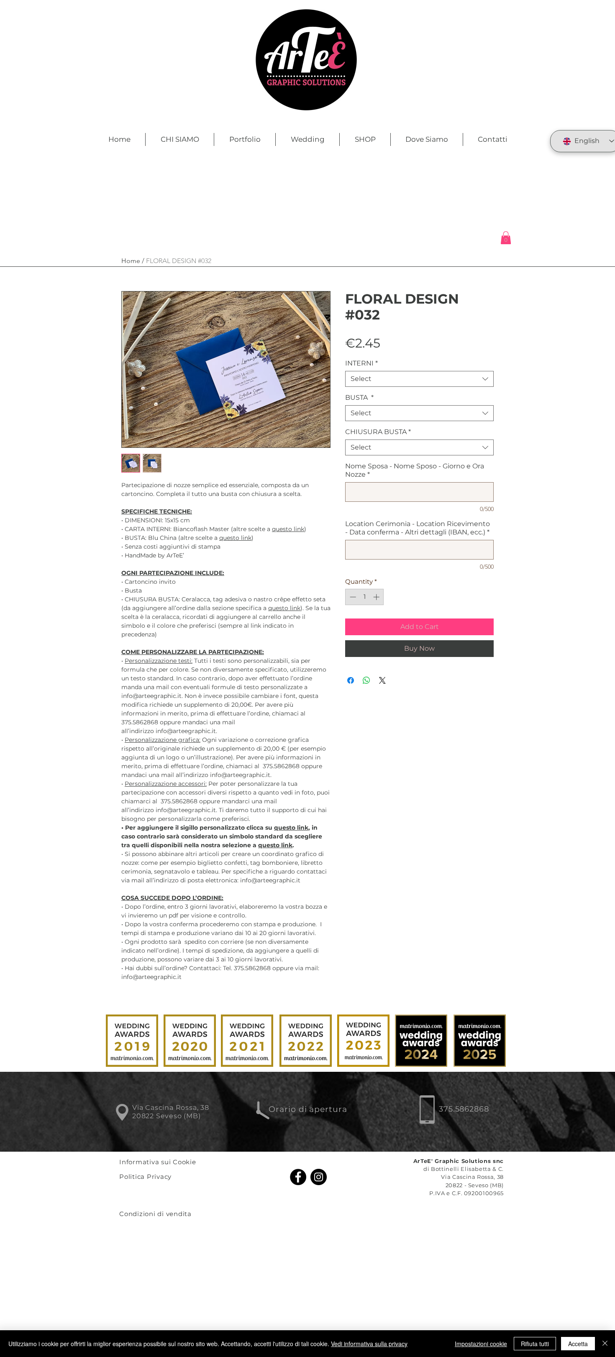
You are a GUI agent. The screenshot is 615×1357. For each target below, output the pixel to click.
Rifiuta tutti (535, 1343)
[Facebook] (298, 1177)
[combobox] (419, 379)
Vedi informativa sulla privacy (369, 1343)
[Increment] (377, 597)
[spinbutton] (365, 597)
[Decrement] (352, 597)
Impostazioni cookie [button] (481, 1343)
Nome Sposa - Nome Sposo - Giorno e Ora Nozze (414, 470)
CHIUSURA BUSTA (378, 432)
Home (130, 261)
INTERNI (361, 363)
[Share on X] (382, 680)
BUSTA (359, 397)
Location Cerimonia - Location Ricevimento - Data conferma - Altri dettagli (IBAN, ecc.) (417, 528)
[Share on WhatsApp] (366, 680)
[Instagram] (318, 1177)
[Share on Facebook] (351, 680)
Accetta (578, 1343)
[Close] (605, 1343)
